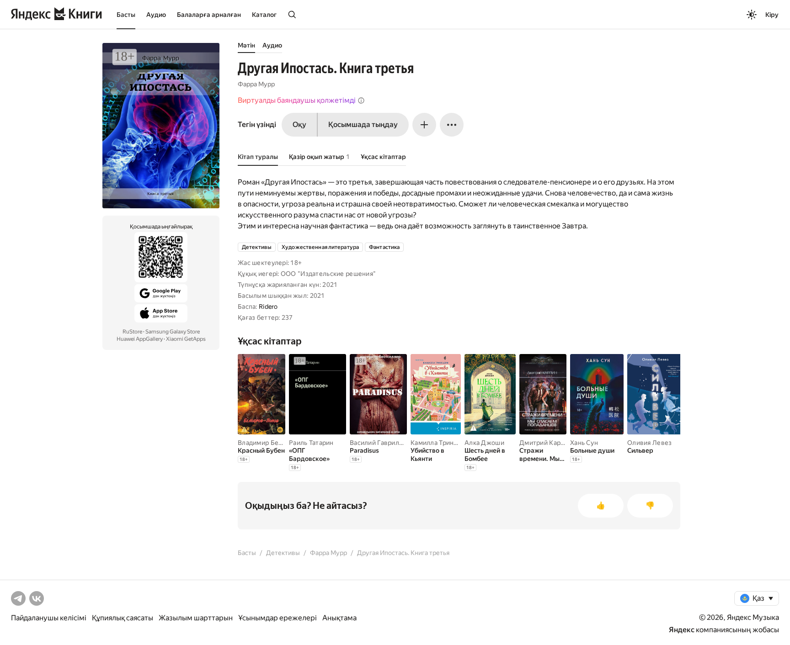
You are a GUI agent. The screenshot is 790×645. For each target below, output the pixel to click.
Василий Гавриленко (382, 442)
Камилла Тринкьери (441, 442)
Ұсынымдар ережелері (277, 617)
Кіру (772, 14)
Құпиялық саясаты (122, 617)
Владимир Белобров (269, 442)
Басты (126, 14)
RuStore (132, 331)
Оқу (299, 124)
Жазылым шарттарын (196, 617)
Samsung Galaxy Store (172, 331)
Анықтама (339, 617)
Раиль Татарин (311, 442)
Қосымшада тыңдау (363, 124)
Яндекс (681, 629)
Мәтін (246, 45)
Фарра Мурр (256, 84)
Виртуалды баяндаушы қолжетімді (297, 100)
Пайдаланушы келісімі (48, 617)
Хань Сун (584, 442)
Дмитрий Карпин (545, 442)
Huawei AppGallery (140, 339)
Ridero (268, 306)
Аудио (156, 14)
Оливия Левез (649, 442)
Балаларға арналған (209, 14)
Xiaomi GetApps (186, 339)
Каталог (264, 14)
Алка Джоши (484, 442)
